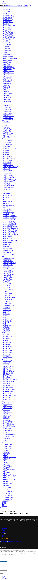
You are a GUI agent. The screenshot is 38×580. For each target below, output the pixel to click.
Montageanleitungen (4, 528)
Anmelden (3, 1)
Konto (1, 508)
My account (3, 576)
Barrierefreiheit (3, 532)
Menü (1, 507)
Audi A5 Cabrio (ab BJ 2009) (5, 510)
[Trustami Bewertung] (19, 541)
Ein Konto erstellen (4, 3)
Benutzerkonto (3, 535)
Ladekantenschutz (5, 553)
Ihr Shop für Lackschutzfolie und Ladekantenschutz (15, 550)
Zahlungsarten (3, 529)
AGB (2, 536)
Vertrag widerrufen (5, 538)
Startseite (3, 509)
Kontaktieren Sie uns (4, 578)
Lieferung (3, 531)
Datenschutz (3, 530)
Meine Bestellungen (4, 577)
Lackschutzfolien (2, 551)
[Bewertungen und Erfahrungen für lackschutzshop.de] (12, 541)
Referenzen (3, 527)
